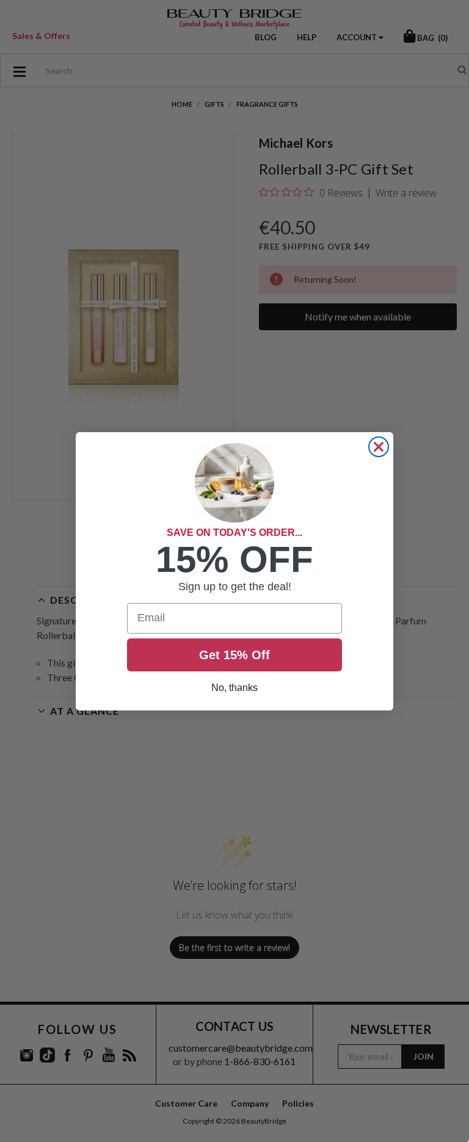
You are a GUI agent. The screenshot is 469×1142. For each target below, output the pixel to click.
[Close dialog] (378, 447)
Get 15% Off (234, 655)
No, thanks (234, 687)
